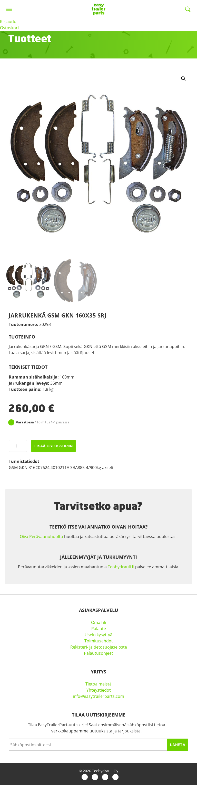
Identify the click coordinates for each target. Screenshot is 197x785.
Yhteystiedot (98, 690)
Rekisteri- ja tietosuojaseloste (98, 647)
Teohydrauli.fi (121, 567)
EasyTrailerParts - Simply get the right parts (98, 9)
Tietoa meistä (98, 684)
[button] (183, 78)
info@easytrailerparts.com (98, 696)
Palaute (98, 628)
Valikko (9, 9)
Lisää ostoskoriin (53, 446)
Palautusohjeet (98, 653)
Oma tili (98, 622)
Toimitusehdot (98, 641)
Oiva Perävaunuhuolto (41, 536)
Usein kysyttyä (98, 635)
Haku (188, 9)
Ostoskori (9, 28)
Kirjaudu (8, 21)
